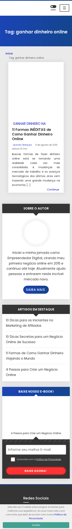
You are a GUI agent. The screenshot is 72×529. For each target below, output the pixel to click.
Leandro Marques (22, 144)
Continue (53, 189)
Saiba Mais (35, 289)
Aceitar (36, 525)
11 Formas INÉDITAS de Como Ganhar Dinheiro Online (32, 134)
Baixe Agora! (36, 471)
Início (9, 53)
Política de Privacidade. (48, 459)
